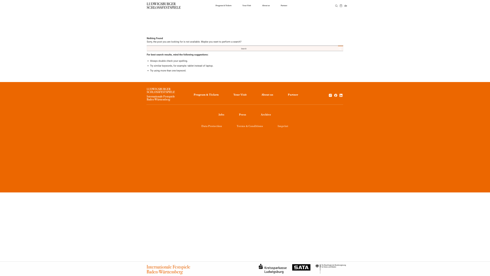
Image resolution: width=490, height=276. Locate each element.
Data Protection (211, 126)
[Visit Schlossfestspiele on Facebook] (336, 96)
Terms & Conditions (250, 126)
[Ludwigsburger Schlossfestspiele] (164, 6)
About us (267, 95)
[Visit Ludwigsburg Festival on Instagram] (330, 96)
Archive (266, 114)
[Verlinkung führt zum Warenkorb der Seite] (341, 6)
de (345, 5)
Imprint (283, 126)
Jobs (221, 114)
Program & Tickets (206, 95)
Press (242, 114)
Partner (293, 95)
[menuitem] (223, 6)
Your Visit (240, 95)
